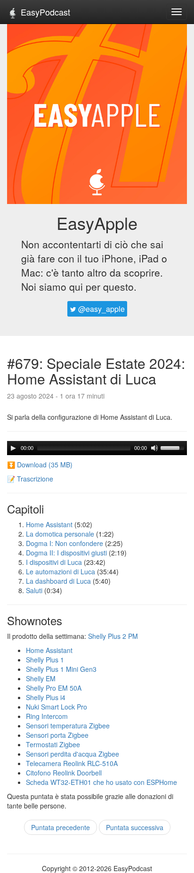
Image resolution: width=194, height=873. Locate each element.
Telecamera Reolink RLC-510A (72, 763)
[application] (97, 448)
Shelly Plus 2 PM (113, 636)
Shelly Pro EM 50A (53, 688)
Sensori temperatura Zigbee (68, 725)
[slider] (174, 447)
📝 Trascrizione (30, 478)
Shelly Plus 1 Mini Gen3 (61, 669)
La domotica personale (60, 533)
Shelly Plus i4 (45, 697)
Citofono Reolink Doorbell (64, 772)
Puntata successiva (134, 827)
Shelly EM (41, 678)
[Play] (13, 448)
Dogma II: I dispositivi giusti (66, 552)
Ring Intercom (47, 716)
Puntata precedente (60, 827)
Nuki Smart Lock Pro (56, 706)
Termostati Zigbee (53, 744)
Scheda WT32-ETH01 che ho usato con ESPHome (101, 782)
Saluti (34, 590)
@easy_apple (100, 308)
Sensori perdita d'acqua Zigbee (72, 754)
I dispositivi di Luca (54, 562)
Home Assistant (49, 524)
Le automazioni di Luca (60, 571)
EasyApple (97, 223)
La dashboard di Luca (58, 581)
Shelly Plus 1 (45, 659)
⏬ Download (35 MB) (40, 464)
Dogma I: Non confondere (64, 543)
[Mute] (154, 448)
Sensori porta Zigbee (57, 735)
